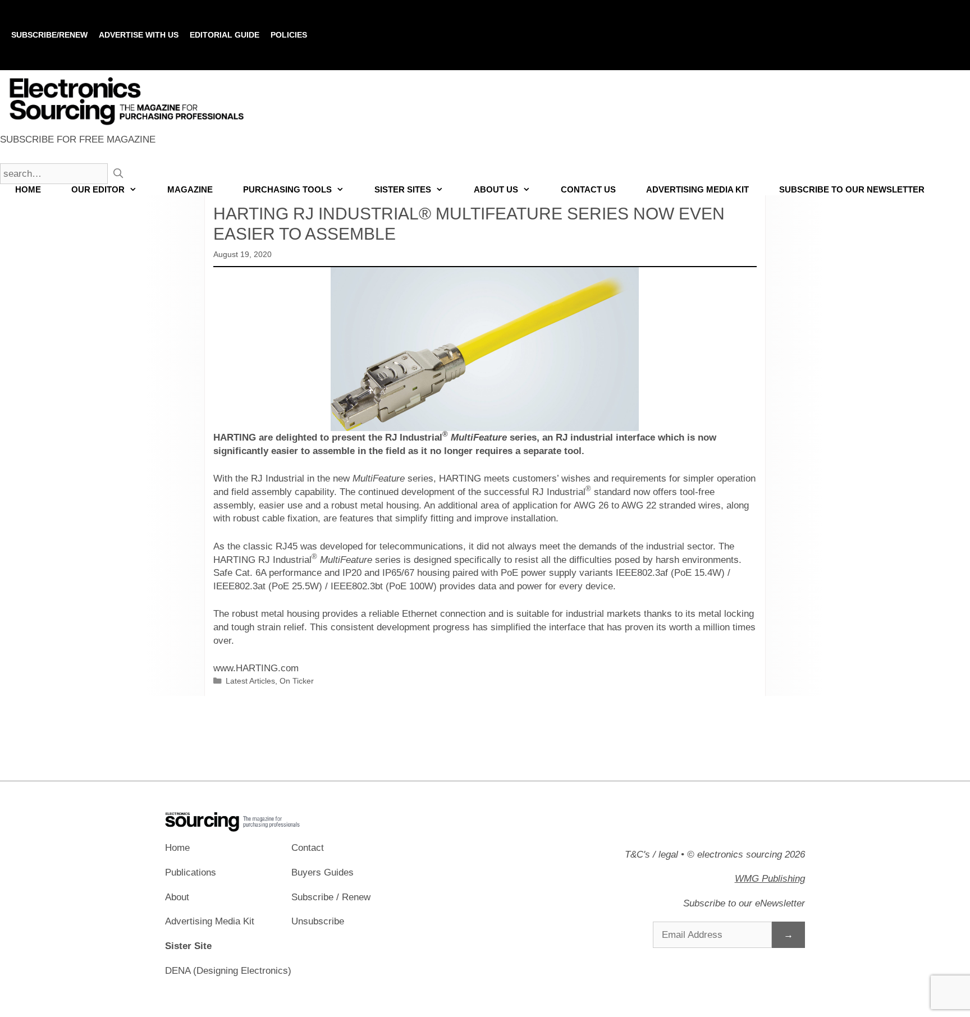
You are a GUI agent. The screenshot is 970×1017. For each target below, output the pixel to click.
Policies (289, 34)
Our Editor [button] (98, 189)
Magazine (190, 189)
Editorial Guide (224, 34)
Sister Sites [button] (402, 189)
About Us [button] (496, 189)
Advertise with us (139, 34)
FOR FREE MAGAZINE (77, 139)
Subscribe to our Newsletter (852, 189)
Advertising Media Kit (697, 189)
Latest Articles (250, 680)
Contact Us (588, 189)
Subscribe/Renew (49, 34)
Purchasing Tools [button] (287, 189)
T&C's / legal (651, 854)
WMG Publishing (770, 878)
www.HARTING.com (256, 668)
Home (28, 189)
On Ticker (297, 680)
